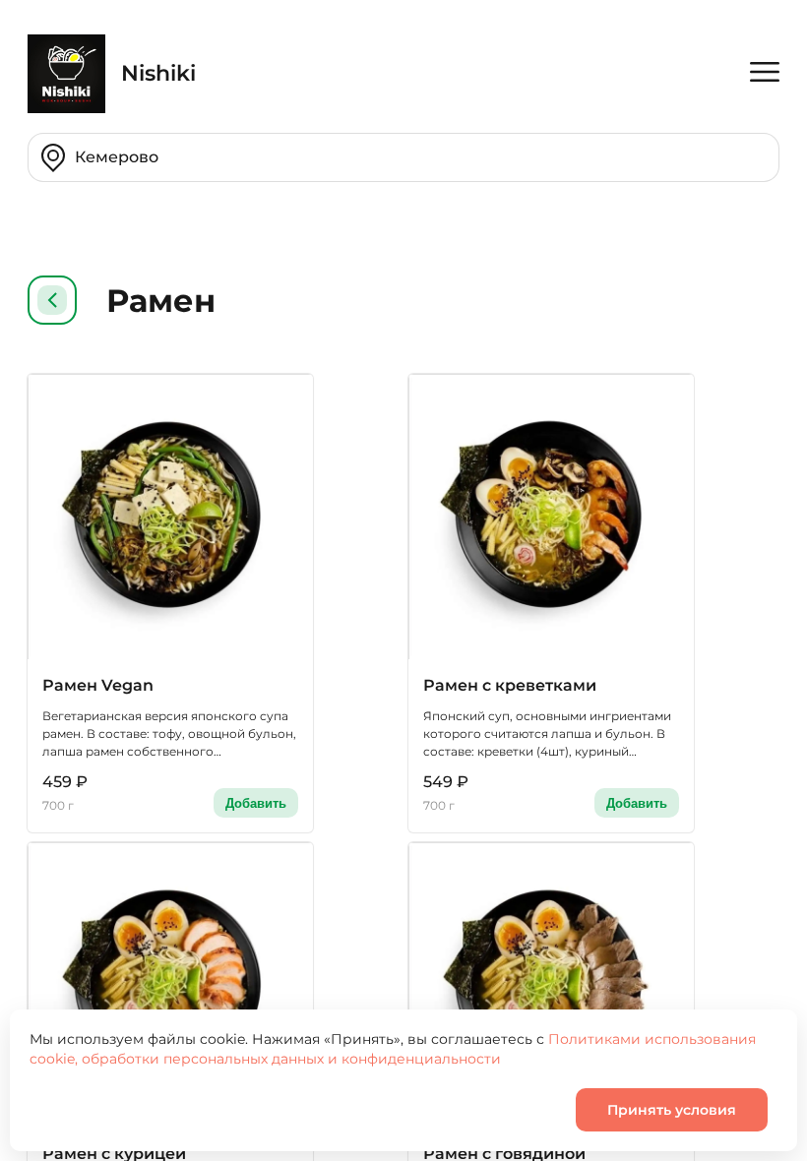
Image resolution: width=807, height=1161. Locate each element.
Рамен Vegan (98, 685)
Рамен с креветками (509, 685)
